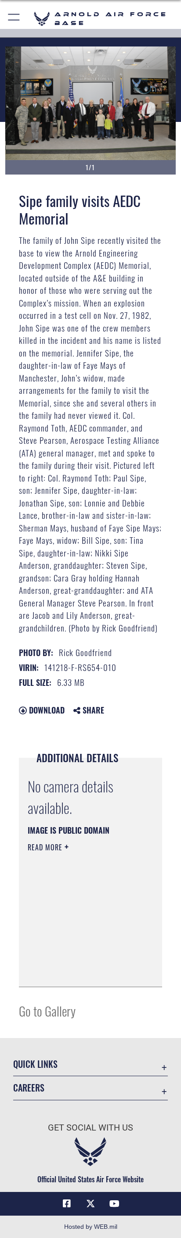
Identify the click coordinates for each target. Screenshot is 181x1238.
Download (46, 710)
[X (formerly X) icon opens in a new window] (90, 1203)
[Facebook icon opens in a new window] (66, 1203)
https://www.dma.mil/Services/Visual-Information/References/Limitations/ (81, 970)
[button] (14, 18)
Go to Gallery (47, 1010)
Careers (28, 1087)
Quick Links (35, 1064)
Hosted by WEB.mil (90, 1226)
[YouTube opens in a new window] (114, 1203)
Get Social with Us (90, 1128)
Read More (46, 847)
